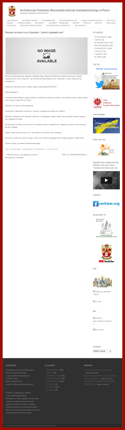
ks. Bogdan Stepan (15, 149)
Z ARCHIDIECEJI (39, 149)
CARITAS (97, 40)
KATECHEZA (11, 25)
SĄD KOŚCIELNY (80, 25)
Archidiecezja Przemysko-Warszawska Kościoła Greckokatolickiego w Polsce (33, 425)
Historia (76, 23)
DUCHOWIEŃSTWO (48, 20)
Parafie (10, 23)
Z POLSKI (98, 51)
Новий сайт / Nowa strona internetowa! (98, 370)
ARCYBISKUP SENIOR (29, 20)
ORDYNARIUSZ (12, 20)
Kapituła (98, 23)
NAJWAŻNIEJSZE (28, 149)
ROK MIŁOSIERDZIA (101, 46)
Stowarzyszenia (24, 23)
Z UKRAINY (98, 54)
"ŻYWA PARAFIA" (100, 37)
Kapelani (87, 23)
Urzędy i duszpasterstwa (91, 20)
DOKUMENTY (39, 23)
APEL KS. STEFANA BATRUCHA (75, 155)
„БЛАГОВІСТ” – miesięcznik (58, 23)
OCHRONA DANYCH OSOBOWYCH (58, 25)
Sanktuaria (110, 23)
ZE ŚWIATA (98, 57)
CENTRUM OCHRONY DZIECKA (31, 25)
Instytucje (111, 20)
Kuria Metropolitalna (68, 20)
